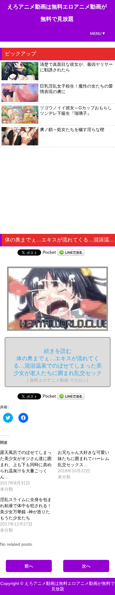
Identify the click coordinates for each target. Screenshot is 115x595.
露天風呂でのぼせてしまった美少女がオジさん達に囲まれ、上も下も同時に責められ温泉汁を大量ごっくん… (26, 464)
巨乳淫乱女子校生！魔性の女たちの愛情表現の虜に (76, 89)
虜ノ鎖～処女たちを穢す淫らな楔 (72, 129)
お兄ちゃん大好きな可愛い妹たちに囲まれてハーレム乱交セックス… (83, 458)
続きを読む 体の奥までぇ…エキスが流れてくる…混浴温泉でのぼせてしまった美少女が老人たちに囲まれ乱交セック (57, 365)
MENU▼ (98, 33)
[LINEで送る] (70, 252)
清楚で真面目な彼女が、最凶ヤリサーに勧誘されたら (76, 67)
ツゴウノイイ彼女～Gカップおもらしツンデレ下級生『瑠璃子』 (76, 110)
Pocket (49, 252)
